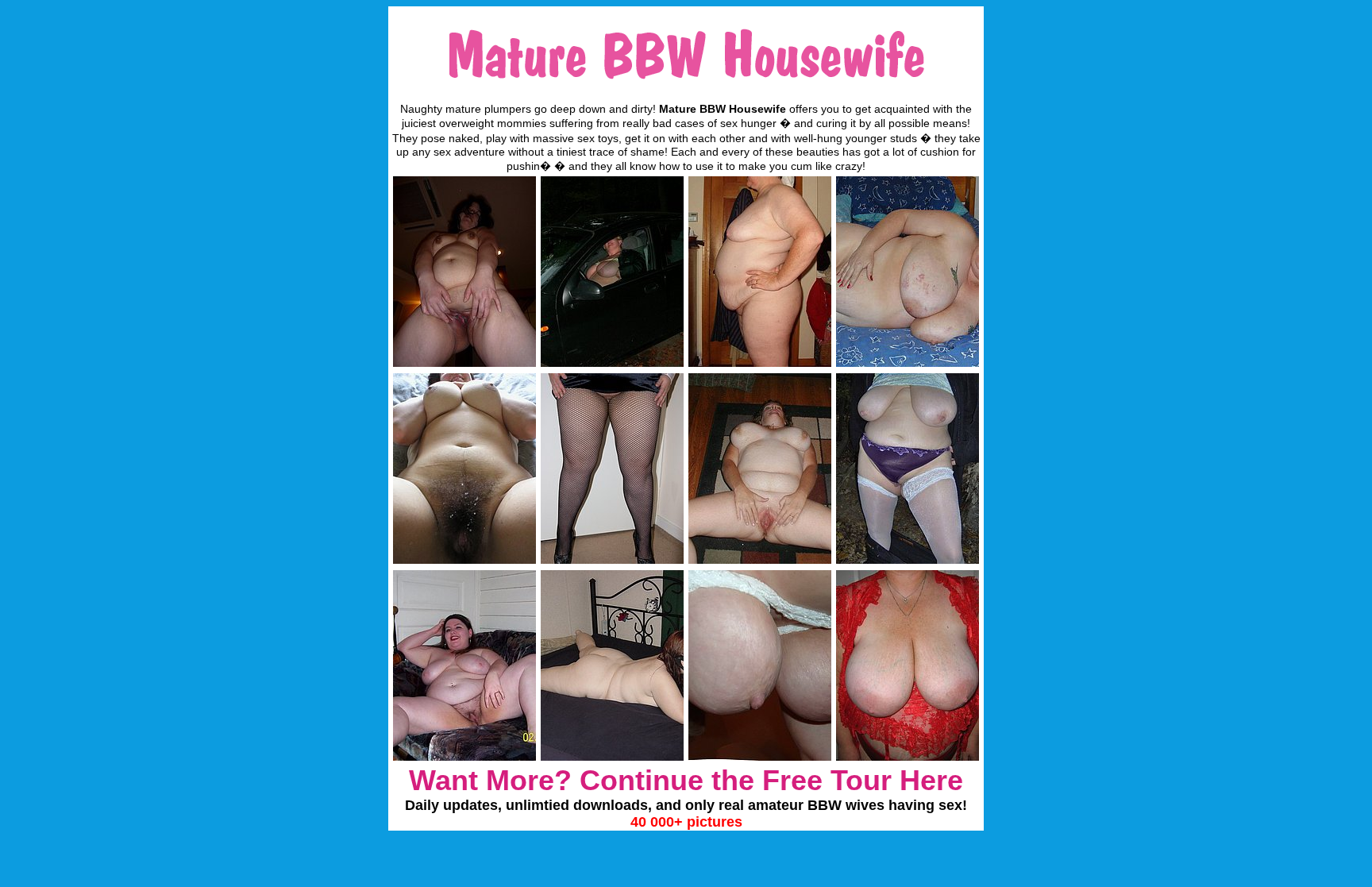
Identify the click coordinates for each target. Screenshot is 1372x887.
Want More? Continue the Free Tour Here (686, 780)
